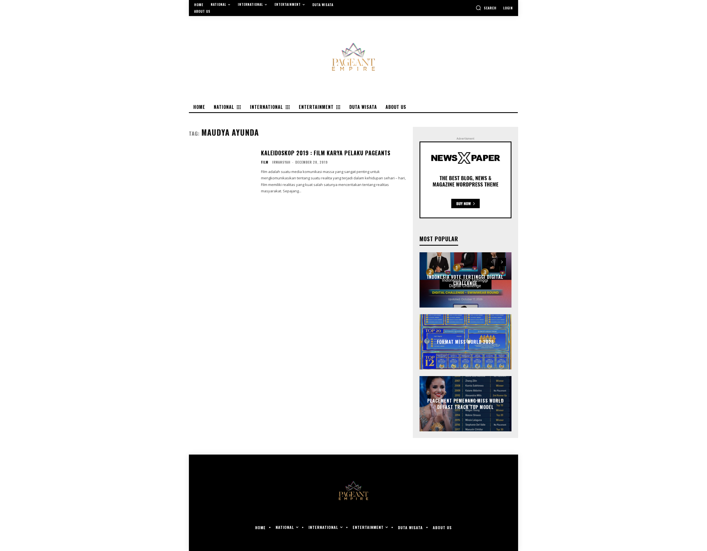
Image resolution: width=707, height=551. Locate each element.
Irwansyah (281, 162)
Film (264, 162)
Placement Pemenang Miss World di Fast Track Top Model (465, 403)
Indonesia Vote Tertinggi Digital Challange (465, 280)
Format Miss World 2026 (465, 342)
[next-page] (502, 262)
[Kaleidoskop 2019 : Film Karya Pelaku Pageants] (221, 172)
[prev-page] (492, 262)
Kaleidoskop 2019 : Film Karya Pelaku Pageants (326, 153)
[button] (486, 8)
